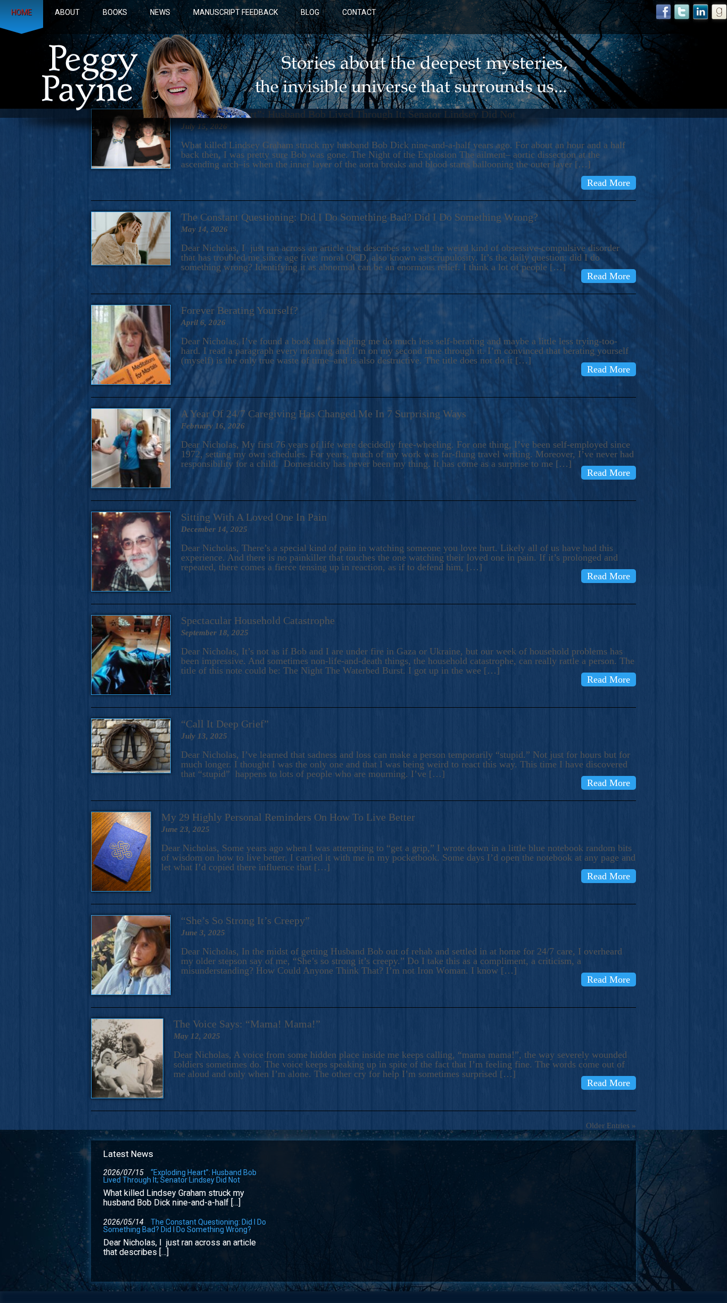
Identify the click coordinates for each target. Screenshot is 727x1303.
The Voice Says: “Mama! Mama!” (247, 1024)
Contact (359, 12)
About (67, 12)
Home (21, 12)
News (160, 12)
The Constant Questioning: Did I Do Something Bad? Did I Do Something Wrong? (359, 217)
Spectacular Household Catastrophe (258, 620)
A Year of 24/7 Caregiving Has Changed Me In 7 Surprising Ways (323, 413)
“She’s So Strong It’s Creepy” (245, 920)
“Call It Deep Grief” (225, 724)
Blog (310, 12)
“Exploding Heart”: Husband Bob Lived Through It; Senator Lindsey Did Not (180, 1176)
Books (115, 12)
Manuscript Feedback (235, 12)
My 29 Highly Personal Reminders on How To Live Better (288, 817)
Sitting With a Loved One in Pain (254, 517)
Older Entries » (611, 1125)
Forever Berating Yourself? (239, 310)
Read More (608, 182)
